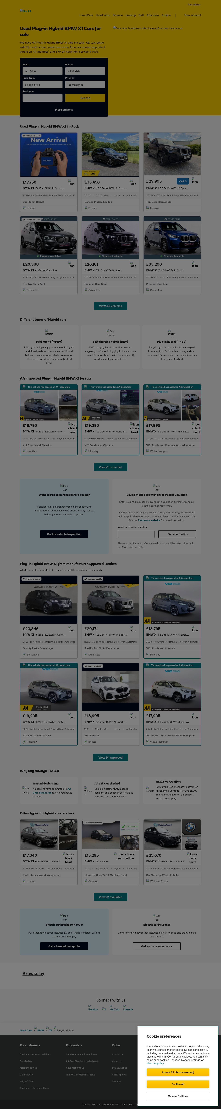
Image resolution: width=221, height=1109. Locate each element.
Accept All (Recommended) (178, 1072)
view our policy (155, 1063)
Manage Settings (178, 1096)
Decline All (178, 1084)
